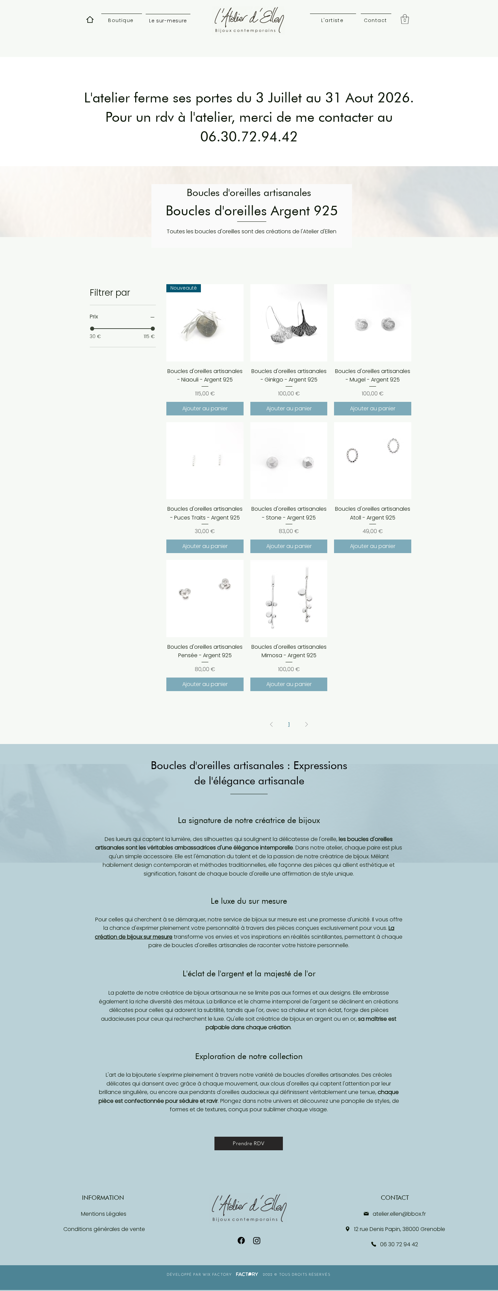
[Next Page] (307, 724)
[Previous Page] (271, 724)
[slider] (92, 329)
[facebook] (241, 1240)
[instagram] (257, 1240)
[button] (405, 19)
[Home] (90, 19)
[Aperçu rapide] (289, 322)
